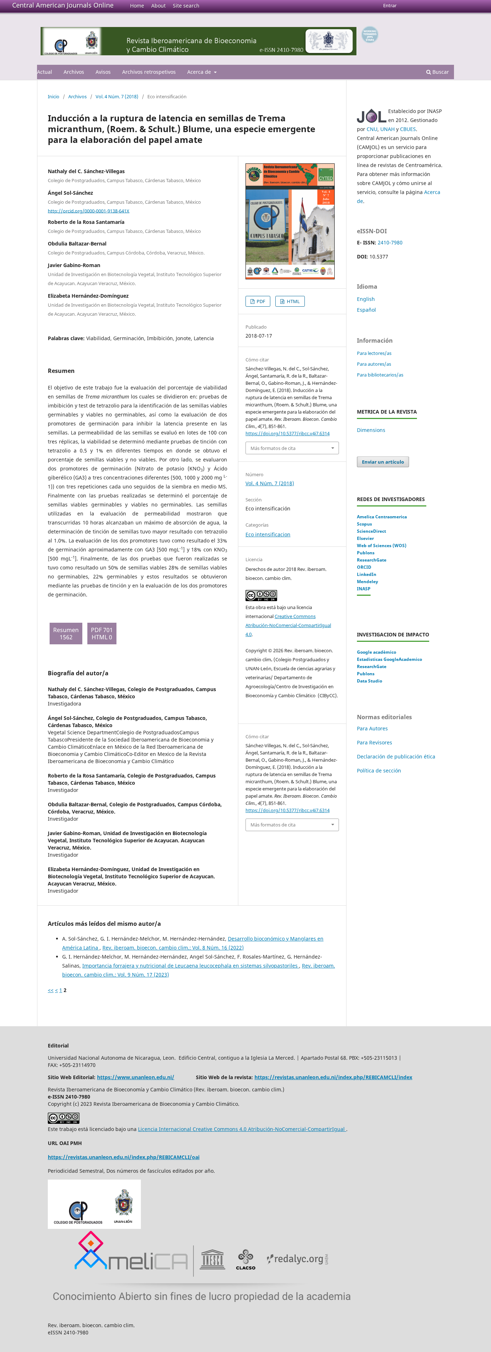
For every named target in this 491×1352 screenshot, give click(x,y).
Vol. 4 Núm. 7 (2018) (117, 96)
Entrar (389, 5)
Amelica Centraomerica (382, 516)
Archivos (74, 71)
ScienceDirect (371, 531)
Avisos (103, 71)
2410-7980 (390, 242)
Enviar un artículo (383, 462)
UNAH (387, 129)
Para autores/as (374, 364)
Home (137, 5)
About (158, 5)
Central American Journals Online (63, 5)
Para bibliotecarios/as (380, 374)
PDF (260, 301)
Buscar (440, 71)
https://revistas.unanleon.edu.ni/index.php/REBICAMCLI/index (333, 1077)
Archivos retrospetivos (149, 71)
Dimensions (371, 430)
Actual (44, 71)
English (366, 299)
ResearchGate (371, 560)
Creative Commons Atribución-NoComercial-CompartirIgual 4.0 (288, 625)
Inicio (53, 96)
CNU (372, 129)
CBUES (408, 129)
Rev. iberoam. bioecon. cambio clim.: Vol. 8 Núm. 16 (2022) (173, 947)
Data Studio (369, 681)
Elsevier (365, 538)
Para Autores (372, 728)
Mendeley (367, 581)
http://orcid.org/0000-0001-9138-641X (88, 210)
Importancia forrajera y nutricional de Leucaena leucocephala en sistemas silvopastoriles (190, 965)
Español (366, 309)
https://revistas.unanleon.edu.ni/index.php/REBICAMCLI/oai (123, 1157)
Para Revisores (374, 742)
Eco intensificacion (268, 534)
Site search (186, 5)
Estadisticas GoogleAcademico (389, 659)
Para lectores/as (374, 353)
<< (51, 990)
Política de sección (379, 770)
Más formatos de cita (273, 448)
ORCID (364, 567)
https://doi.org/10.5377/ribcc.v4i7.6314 (288, 433)
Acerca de (199, 71)
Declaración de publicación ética (397, 756)
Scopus (364, 524)
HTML (293, 301)
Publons (366, 552)
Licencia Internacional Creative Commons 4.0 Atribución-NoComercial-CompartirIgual (242, 1129)
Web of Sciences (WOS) (382, 545)
